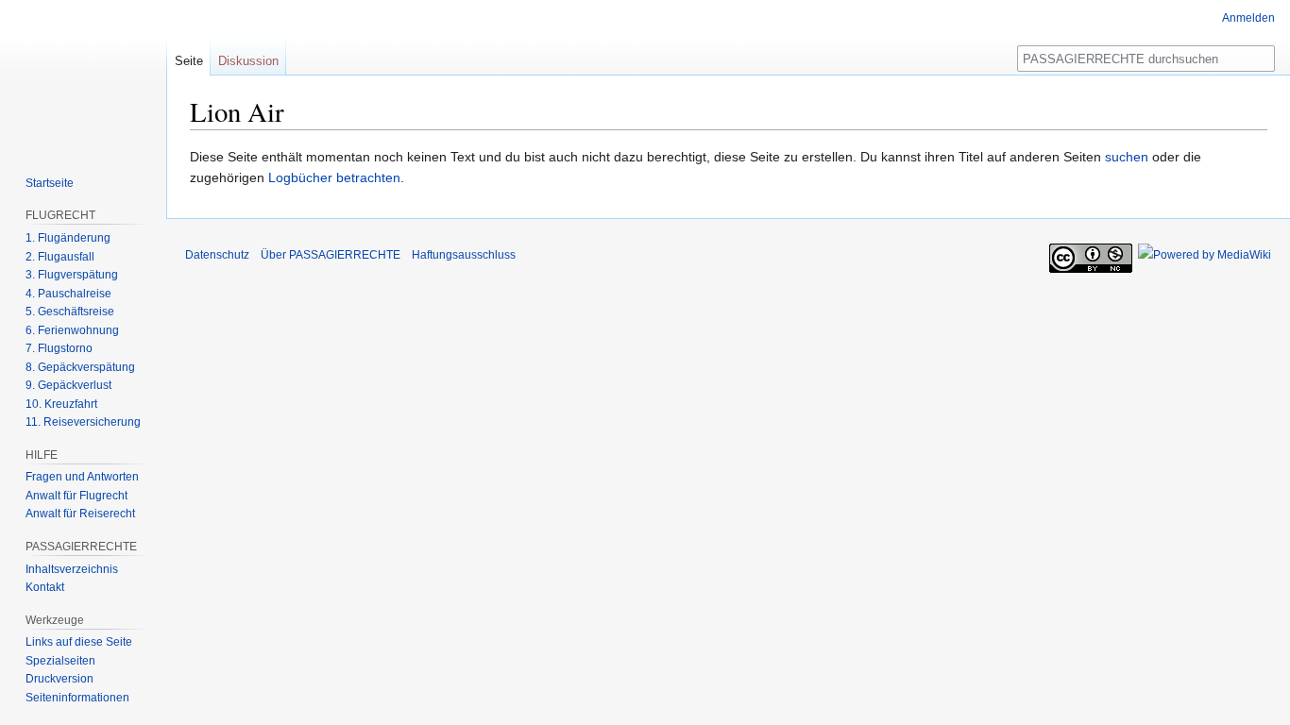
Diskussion (248, 61)
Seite (189, 61)
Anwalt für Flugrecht (76, 495)
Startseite (49, 183)
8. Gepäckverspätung (80, 367)
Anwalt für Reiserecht (80, 513)
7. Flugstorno (59, 348)
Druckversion (59, 678)
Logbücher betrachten (334, 177)
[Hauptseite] (83, 75)
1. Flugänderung (67, 237)
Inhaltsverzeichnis (71, 569)
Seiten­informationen (77, 697)
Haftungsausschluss (464, 254)
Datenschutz (217, 254)
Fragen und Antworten (82, 476)
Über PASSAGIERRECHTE (330, 254)
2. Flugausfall (59, 256)
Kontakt (44, 587)
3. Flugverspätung (71, 274)
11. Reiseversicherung (83, 422)
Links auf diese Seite (78, 642)
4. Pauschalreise (68, 293)
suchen (1126, 156)
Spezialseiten (60, 660)
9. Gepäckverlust (68, 385)
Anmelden (1248, 18)
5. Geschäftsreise (69, 311)
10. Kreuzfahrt (61, 404)
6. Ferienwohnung (72, 330)
